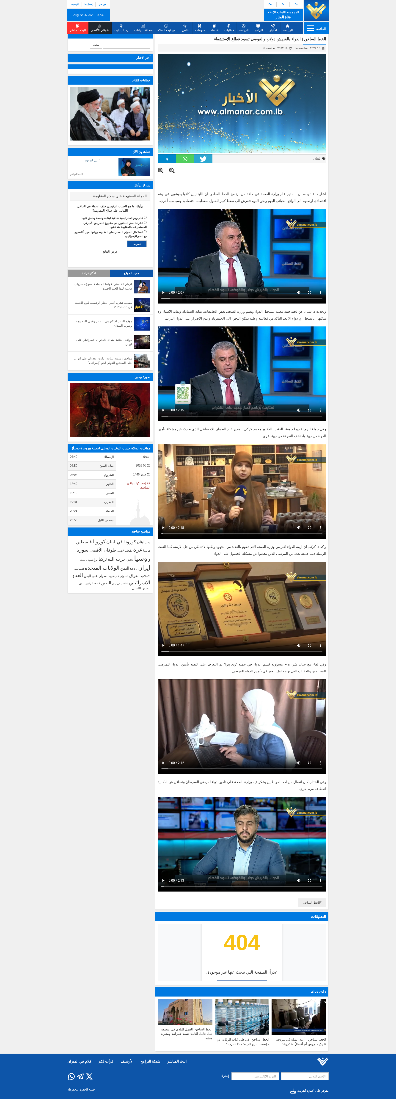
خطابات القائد (141, 80)
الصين (106, 582)
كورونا (99, 541)
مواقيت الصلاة (166, 30)
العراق (134, 575)
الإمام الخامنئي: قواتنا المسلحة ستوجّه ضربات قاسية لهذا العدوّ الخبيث (103, 286)
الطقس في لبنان (120, 583)
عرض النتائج (110, 251)
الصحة (97, 583)
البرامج (258, 30)
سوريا (82, 550)
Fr (283, 4)
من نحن (102, 4)
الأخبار (273, 30)
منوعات (200, 30)
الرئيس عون (86, 583)
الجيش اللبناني (141, 588)
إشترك (225, 1076)
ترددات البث (121, 30)
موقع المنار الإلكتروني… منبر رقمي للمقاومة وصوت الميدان (104, 323)
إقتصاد (215, 30)
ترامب (93, 559)
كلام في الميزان (79, 1061)
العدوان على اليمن (96, 576)
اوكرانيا (133, 568)
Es (296, 4)
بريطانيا (83, 560)
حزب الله (117, 559)
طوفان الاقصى (124, 550)
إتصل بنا (89, 4)
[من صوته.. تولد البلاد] (110, 410)
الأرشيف (75, 4)
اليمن (124, 568)
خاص (185, 30)
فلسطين (84, 541)
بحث (96, 45)
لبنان (316, 158)
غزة (137, 549)
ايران (144, 567)
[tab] (110, 196)
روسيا (142, 558)
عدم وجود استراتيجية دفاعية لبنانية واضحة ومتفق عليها (112, 218)
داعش (129, 559)
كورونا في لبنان (121, 541)
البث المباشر (76, 174)
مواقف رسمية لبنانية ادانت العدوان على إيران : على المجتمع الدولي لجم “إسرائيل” (102, 360)
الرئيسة (288, 30)
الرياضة (244, 30)
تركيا (103, 559)
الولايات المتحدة (102, 568)
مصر (147, 542)
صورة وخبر (142, 377)
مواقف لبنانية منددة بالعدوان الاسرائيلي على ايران (104, 342)
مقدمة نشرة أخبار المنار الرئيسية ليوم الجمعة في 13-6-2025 (103, 305)
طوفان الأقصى (102, 550)
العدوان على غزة (118, 576)
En (270, 4)
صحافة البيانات (143, 30)
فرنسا (146, 550)
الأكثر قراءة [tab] (89, 273)
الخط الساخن (311, 902)
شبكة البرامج (150, 1061)
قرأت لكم (106, 1061)
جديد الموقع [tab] (131, 273)
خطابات (229, 30)
